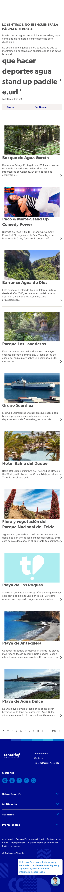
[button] (41, 107)
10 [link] (43, 731)
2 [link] (8, 731)
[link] (32, 151)
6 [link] (25, 731)
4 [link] (16, 731)
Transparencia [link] (18, 842)
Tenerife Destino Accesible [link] (46, 762)
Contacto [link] (38, 758)
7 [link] (29, 731)
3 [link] (12, 731)
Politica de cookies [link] (11, 846)
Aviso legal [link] (7, 839)
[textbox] (20, 107)
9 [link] (38, 731)
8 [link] (34, 731)
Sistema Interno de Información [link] (43, 842)
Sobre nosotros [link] (41, 753)
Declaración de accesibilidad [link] (30, 839)
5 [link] (21, 731)
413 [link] (54, 731)
